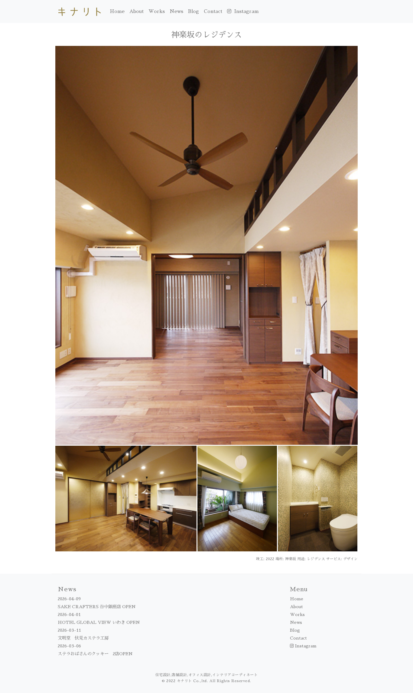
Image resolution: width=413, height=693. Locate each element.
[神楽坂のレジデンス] (206, 244)
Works (156, 11)
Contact (213, 11)
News (176, 11)
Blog (193, 11)
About (136, 11)
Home (117, 11)
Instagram (246, 11)
